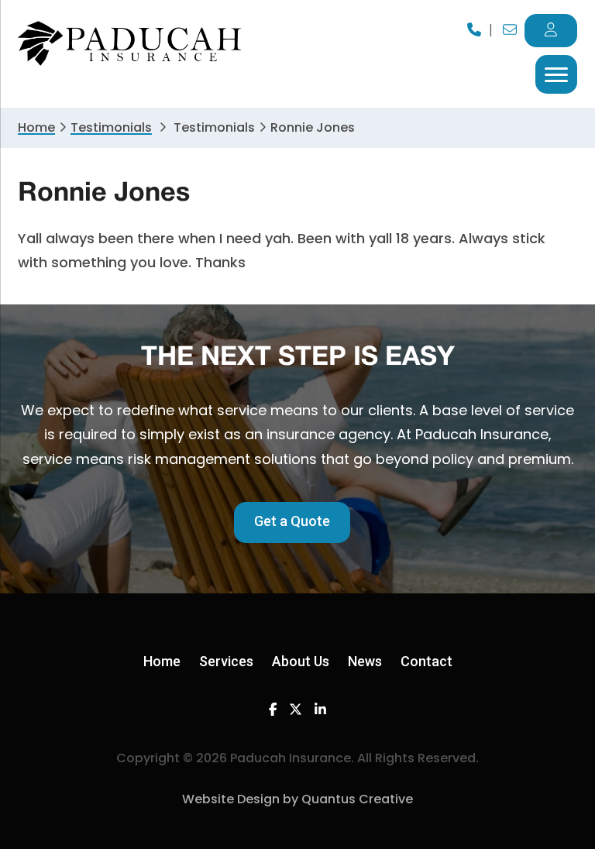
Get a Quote (292, 521)
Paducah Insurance (130, 44)
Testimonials (111, 127)
